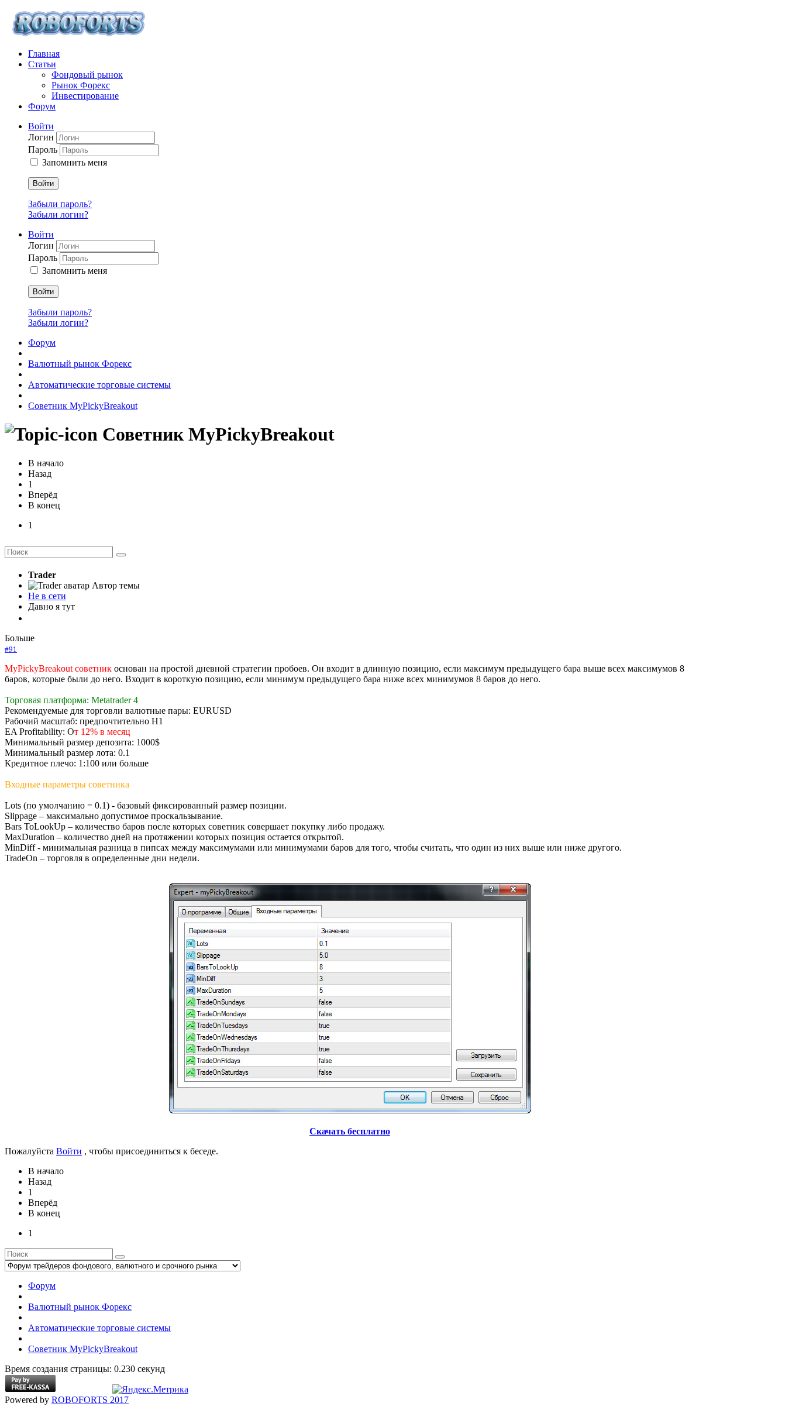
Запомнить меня (74, 162)
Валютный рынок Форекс (80, 364)
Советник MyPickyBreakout (82, 406)
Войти (43, 183)
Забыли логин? (58, 214)
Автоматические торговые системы (99, 385)
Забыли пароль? (60, 204)
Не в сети (47, 596)
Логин (42, 137)
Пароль (44, 149)
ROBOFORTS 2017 (90, 1400)
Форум (42, 343)
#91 (11, 649)
